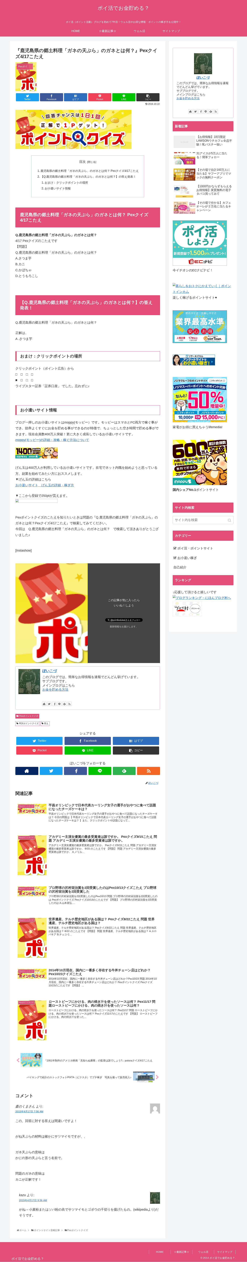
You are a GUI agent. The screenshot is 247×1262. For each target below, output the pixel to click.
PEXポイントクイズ (29, 723)
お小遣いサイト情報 (58, 188)
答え (46, 723)
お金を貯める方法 (55, 689)
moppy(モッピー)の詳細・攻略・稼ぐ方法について (52, 440)
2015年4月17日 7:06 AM (29, 1111)
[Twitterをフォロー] (49, 704)
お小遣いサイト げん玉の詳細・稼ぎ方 (44, 485)
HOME (160, 1251)
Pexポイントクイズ (28, 716)
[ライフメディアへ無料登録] (200, 421)
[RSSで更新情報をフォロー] (69, 704)
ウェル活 (203, 1251)
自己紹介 (179, 567)
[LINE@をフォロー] (59, 704)
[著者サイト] (44, 704)
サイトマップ (224, 1251)
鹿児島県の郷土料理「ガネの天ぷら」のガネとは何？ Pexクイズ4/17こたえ (90, 170)
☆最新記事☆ (181, 1251)
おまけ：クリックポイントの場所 (66, 182)
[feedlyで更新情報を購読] (64, 704)
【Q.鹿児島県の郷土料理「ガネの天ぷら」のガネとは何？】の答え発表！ (88, 176)
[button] (229, 520)
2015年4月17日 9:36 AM (33, 1200)
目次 (82, 162)
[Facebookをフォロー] (54, 704)
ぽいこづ (49, 671)
